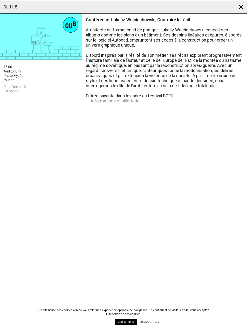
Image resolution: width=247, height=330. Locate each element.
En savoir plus (149, 322)
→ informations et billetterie (112, 100)
